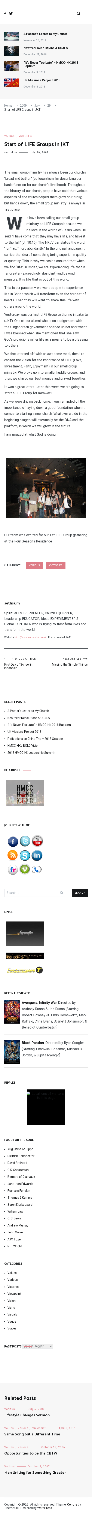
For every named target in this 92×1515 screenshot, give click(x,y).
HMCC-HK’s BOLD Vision (23, 745)
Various (9, 135)
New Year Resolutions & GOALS (46, 48)
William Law (15, 1211)
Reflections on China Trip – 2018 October (35, 738)
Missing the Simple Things (70, 661)
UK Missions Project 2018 (42, 80)
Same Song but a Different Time (32, 1434)
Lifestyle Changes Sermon (27, 1415)
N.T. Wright (14, 1246)
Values (12, 1273)
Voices (11, 1328)
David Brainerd (17, 1163)
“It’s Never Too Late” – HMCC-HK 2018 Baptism (51, 64)
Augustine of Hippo (20, 1149)
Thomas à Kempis (19, 1197)
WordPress (44, 1508)
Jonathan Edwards (20, 1184)
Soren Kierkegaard (20, 1204)
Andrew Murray (17, 1225)
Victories (25, 135)
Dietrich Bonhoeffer (20, 1156)
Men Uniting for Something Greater (35, 1473)
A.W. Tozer (14, 1239)
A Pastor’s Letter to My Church (46, 34)
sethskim (10, 152)
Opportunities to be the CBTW (30, 1453)
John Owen (15, 1232)
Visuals (12, 1314)
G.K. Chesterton (18, 1170)
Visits (11, 1307)
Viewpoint (14, 1293)
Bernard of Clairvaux (21, 1176)
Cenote (72, 1504)
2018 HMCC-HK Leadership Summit (31, 752)
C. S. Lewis (14, 1218)
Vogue (11, 1321)
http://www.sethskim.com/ (30, 637)
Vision (11, 1300)
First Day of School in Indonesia (20, 663)
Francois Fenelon (18, 1190)
